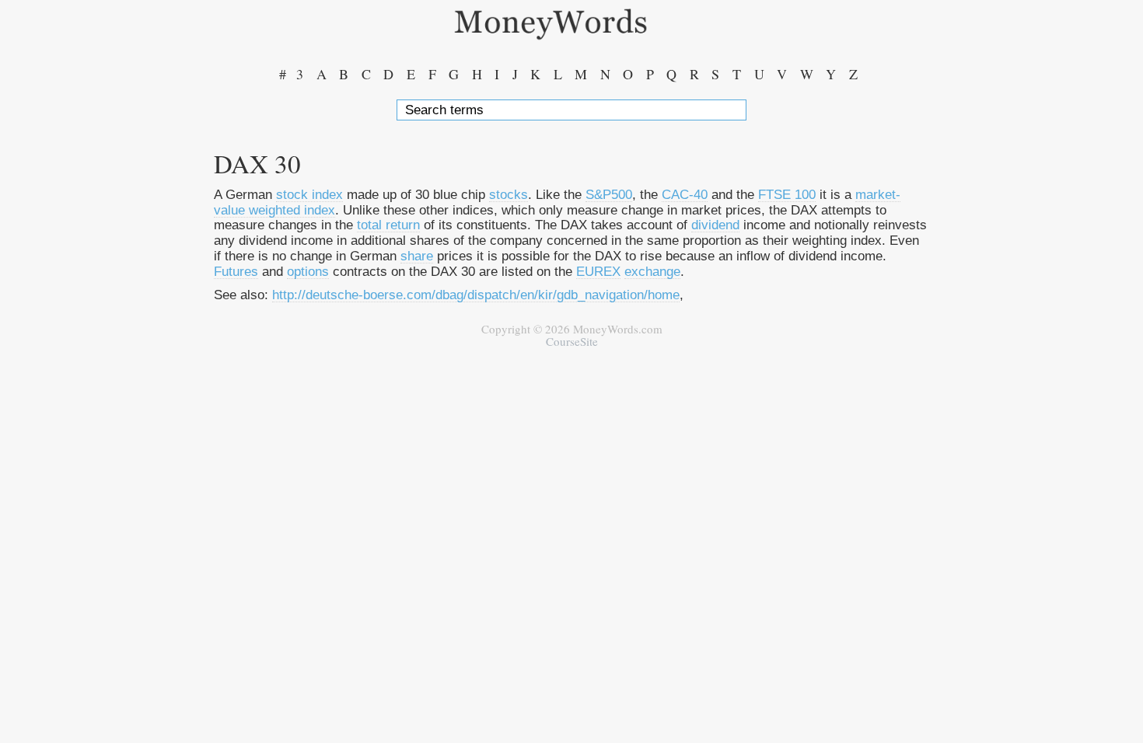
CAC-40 (685, 194)
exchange (652, 271)
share (416, 256)
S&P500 (608, 194)
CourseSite (572, 341)
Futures (236, 271)
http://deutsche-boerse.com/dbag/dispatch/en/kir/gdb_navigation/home (476, 295)
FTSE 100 (787, 194)
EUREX (598, 271)
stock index (309, 194)
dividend (715, 225)
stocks (508, 194)
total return (388, 225)
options (308, 271)
